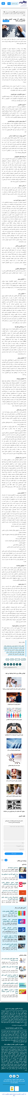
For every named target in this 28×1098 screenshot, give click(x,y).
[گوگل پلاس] (11, 664)
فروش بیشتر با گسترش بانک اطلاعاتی (16, 654)
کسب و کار (17, 659)
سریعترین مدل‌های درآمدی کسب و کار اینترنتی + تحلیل (9, 928)
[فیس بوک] (14, 664)
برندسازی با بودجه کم (13, 868)
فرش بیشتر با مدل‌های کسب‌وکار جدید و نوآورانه (14, 648)
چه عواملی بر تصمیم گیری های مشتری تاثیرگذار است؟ (10, 976)
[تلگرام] (17, 664)
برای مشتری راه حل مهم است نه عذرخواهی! (14, 735)
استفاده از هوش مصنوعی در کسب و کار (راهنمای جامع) (9, 937)
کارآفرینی (23, 659)
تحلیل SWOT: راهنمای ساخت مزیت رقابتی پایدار (9, 912)
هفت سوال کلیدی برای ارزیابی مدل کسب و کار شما (10, 959)
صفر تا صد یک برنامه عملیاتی (14, 765)
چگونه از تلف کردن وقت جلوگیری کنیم (10, 968)
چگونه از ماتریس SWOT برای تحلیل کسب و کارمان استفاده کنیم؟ (10, 991)
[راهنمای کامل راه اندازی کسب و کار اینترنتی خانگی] (21, 946)
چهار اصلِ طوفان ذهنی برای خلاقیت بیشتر (15, 652)
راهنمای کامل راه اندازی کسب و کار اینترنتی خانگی (9, 945)
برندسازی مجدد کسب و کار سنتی (10, 891)
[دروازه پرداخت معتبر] (12, 1088)
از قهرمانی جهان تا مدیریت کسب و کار (14, 781)
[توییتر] (8, 664)
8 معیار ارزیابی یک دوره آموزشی (14, 704)
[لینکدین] (5, 664)
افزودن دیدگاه (5, 21)
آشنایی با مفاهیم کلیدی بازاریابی (10, 983)
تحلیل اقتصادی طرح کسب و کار (14, 750)
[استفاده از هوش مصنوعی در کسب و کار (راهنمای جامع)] (21, 938)
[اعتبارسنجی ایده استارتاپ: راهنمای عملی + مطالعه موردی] (21, 921)
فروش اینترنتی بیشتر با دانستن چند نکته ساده (14, 650)
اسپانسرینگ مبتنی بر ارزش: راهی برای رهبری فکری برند (10, 898)
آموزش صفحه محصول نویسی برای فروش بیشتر (14, 646)
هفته (6, 860)
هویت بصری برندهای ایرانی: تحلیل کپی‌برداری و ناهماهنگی (10, 883)
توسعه (7, 659)
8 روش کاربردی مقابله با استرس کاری (14, 796)
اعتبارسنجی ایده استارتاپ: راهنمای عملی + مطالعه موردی (9, 920)
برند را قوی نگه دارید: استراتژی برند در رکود (10, 875)
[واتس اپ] (20, 664)
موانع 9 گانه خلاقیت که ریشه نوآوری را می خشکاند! (14, 811)
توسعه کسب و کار (9, 12)
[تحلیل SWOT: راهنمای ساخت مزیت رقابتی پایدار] (21, 913)
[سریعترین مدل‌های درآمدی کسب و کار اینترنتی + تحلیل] (21, 929)
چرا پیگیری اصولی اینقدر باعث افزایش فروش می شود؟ (14, 689)
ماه (2, 860)
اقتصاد (12, 659)
